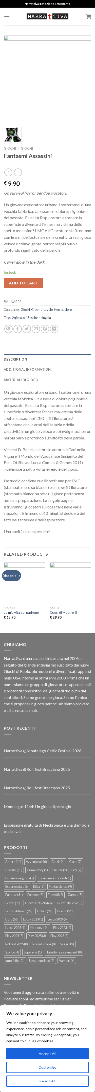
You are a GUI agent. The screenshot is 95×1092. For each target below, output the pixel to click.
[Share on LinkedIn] (54, 329)
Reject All (47, 1081)
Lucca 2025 (15, 928)
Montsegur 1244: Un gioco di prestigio (37, 806)
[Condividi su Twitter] (27, 329)
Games (75, 895)
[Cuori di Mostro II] (70, 583)
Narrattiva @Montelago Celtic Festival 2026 (42, 750)
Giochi (10, 148)
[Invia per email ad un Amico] (36, 329)
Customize (47, 1067)
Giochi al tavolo (42, 310)
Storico (12, 952)
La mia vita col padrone (21, 612)
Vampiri (66, 961)
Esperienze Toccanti (55, 878)
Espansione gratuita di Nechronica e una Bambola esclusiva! (46, 828)
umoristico (15, 961)
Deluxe (59, 870)
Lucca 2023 (33, 919)
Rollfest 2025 (16, 944)
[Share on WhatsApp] (8, 329)
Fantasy (14, 895)
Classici (13, 870)
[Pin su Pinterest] (45, 329)
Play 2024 (14, 936)
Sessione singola (39, 318)
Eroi (76, 870)
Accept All (47, 1053)
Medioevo (39, 928)
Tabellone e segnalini (64, 952)
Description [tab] (15, 359)
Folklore (35, 895)
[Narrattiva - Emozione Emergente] (48, 16)
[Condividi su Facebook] (17, 329)
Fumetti (55, 895)
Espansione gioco (19, 878)
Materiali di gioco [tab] (21, 380)
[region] (47, 1048)
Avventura (36, 862)
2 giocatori (19, 318)
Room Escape (44, 944)
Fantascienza (60, 886)
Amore (13, 862)
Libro (68, 310)
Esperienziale (17, 886)
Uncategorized (41, 961)
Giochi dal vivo (69, 903)
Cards (58, 862)
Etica (38, 886)
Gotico (44, 911)
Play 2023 (62, 928)
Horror (58, 310)
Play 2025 (37, 936)
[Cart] (88, 16)
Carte (75, 862)
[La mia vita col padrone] (24, 583)
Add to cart (23, 282)
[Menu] (7, 16)
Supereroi (33, 952)
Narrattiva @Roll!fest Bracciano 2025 (37, 769)
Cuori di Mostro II (63, 612)
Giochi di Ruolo (18, 911)
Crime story (37, 870)
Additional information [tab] (27, 369)
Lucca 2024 (58, 919)
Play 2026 (59, 936)
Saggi (67, 944)
